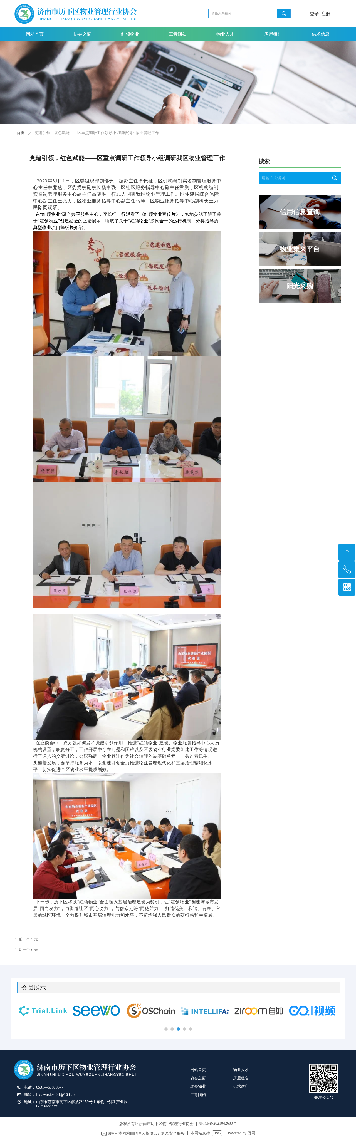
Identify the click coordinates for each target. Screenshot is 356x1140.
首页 (20, 133)
